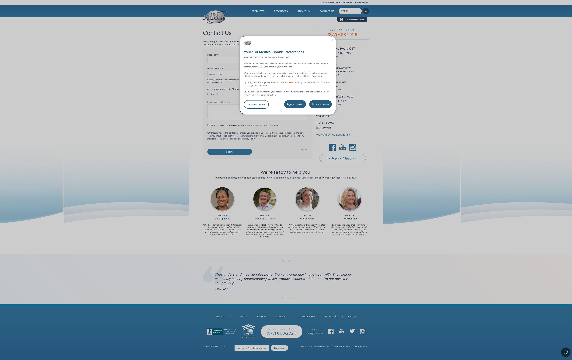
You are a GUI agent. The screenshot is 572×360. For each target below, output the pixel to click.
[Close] (332, 39)
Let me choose (256, 104)
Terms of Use (286, 82)
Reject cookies (295, 104)
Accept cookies (320, 104)
